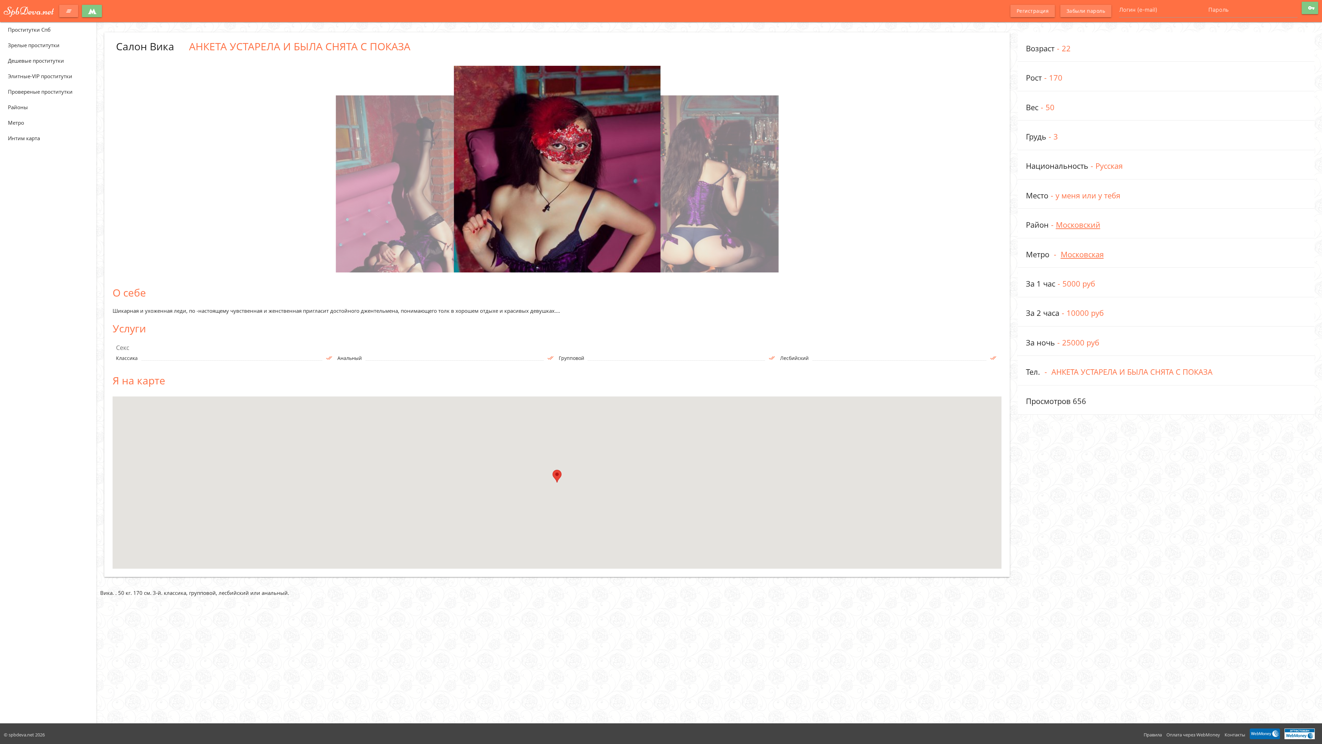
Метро (16, 122)
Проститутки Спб (29, 29)
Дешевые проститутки (36, 60)
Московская (1082, 254)
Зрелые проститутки (34, 45)
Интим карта (24, 138)
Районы (18, 107)
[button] (557, 476)
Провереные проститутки (40, 91)
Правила (1153, 735)
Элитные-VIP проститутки (40, 76)
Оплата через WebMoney (1193, 735)
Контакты (1235, 735)
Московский (1078, 225)
